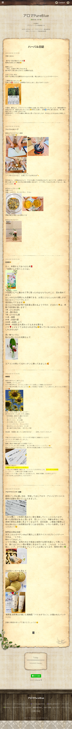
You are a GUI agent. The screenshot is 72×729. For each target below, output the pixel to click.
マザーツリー (9, 56)
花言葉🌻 (8, 262)
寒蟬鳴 (7, 377)
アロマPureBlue (36, 15)
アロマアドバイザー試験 (13, 492)
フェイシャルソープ (11, 129)
